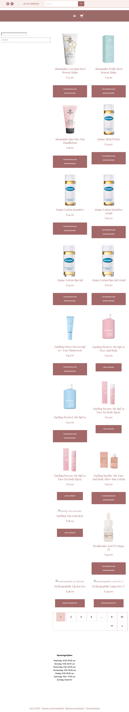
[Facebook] (7, 3)
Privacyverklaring (93, 708)
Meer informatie (70, 603)
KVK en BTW (35, 708)
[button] (74, 16)
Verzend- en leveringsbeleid (53, 708)
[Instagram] (12, 3)
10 (122, 617)
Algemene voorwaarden (74, 708)
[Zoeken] (81, 3)
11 (112, 626)
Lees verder (108, 367)
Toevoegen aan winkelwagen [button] (70, 91)
